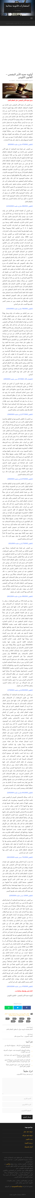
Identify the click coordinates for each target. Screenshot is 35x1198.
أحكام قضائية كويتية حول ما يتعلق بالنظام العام (19, 1028)
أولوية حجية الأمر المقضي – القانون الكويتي (19, 76)
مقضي (12, 1021)
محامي (8, 1164)
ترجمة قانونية (29, 1143)
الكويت (21, 1018)
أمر (28, 1018)
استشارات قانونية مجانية (17, 5)
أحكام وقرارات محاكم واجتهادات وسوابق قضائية (17, 1014)
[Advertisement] (17, 52)
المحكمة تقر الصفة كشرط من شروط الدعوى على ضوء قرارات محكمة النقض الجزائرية (17, 1060)
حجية (14, 1018)
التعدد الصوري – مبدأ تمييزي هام (23, 1035)
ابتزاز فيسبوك (28, 1147)
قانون (28, 1021)
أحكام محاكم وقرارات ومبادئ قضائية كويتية (18, 1013)
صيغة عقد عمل (28, 1131)
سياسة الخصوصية (17, 1186)
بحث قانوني (29, 1139)
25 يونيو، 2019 (29, 80)
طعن (7, 1018)
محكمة (20, 1021)
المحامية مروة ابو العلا (21, 80)
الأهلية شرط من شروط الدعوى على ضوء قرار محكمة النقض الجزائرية (17, 1055)
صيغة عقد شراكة (27, 1135)
